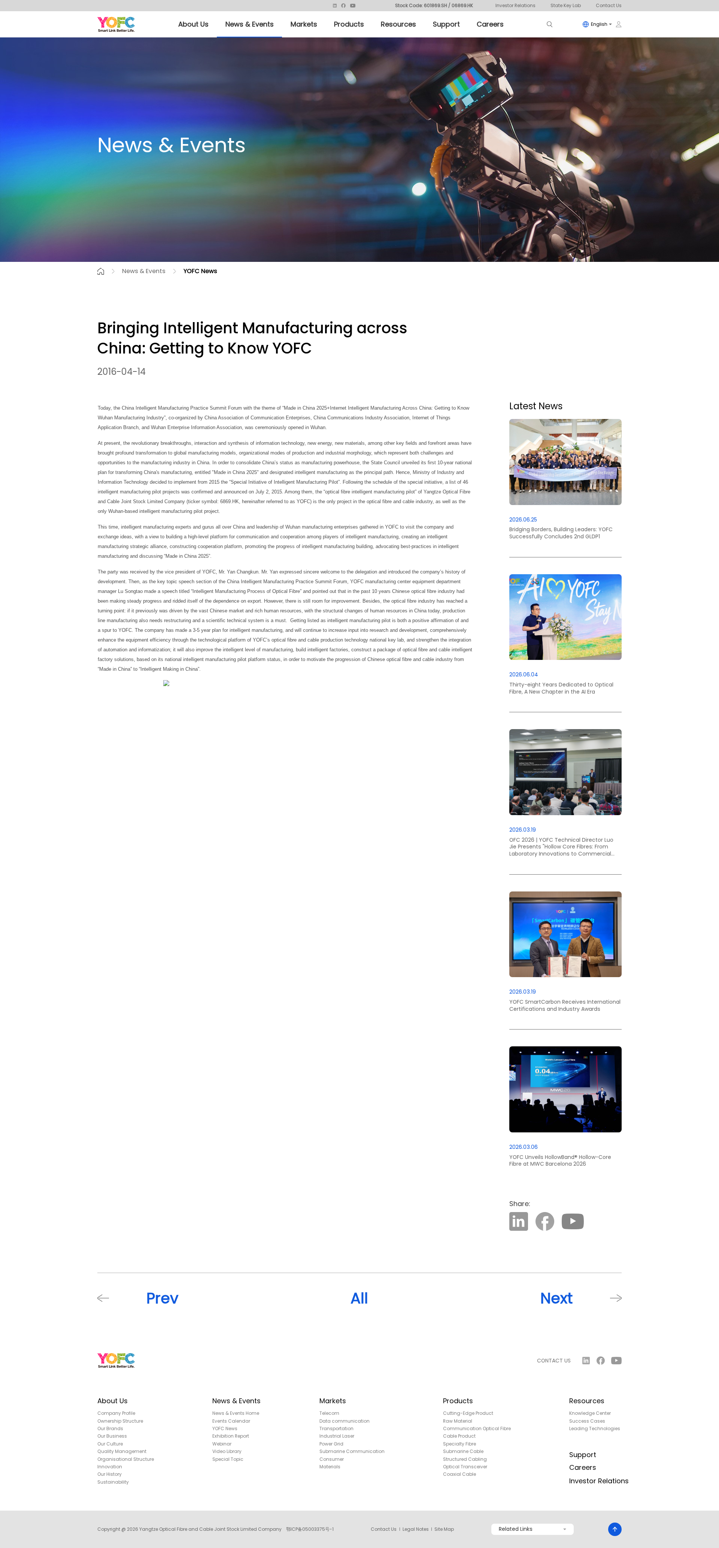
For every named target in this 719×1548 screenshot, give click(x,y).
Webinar (221, 1444)
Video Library (227, 1451)
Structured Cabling (465, 1459)
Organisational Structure (125, 1459)
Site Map (444, 1529)
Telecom (329, 1413)
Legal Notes (416, 1529)
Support (446, 24)
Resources (398, 24)
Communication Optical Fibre (477, 1428)
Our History (109, 1474)
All (359, 1298)
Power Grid (331, 1444)
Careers (490, 24)
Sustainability (113, 1482)
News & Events (249, 24)
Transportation (336, 1428)
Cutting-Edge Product (468, 1413)
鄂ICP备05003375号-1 (310, 1529)
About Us (193, 24)
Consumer (331, 1459)
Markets (304, 24)
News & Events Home (235, 1413)
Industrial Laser (336, 1436)
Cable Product (459, 1436)
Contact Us (609, 5)
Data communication (344, 1421)
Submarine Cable (463, 1451)
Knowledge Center (590, 1413)
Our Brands (110, 1428)
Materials (329, 1467)
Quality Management (121, 1451)
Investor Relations (515, 5)
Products (349, 24)
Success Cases (587, 1421)
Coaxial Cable (459, 1474)
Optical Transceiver (465, 1467)
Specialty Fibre (459, 1444)
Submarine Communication (352, 1451)
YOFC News (200, 271)
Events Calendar (231, 1421)
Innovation (109, 1467)
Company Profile (116, 1413)
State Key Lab (565, 5)
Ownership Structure (120, 1421)
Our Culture (110, 1444)
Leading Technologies (594, 1428)
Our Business (112, 1436)
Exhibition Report (230, 1436)
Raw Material (457, 1421)
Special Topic (227, 1459)
